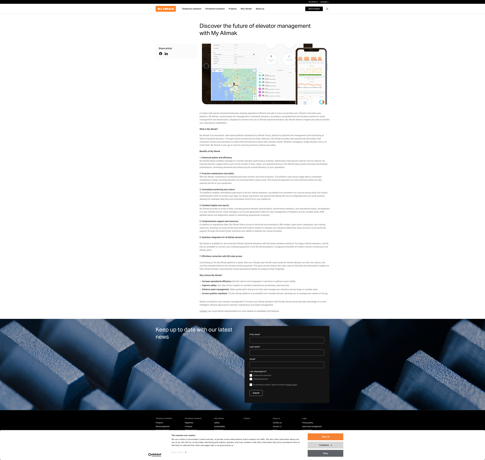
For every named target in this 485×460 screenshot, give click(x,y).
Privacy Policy (291, 385)
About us (276, 418)
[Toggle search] (327, 9)
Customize (324, 445)
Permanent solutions (193, 418)
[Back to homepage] (166, 9)
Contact (203, 311)
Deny (325, 453)
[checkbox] (287, 377)
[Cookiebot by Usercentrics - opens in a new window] (155, 455)
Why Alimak (219, 418)
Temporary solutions (164, 418)
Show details (177, 452)
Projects (247, 418)
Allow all (325, 437)
